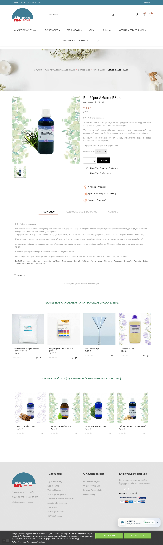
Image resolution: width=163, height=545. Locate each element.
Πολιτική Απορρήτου (56, 511)
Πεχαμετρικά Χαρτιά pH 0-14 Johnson (61, 350)
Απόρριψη (109, 535)
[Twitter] (125, 489)
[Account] (137, 15)
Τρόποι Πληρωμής (55, 490)
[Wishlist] (150, 14)
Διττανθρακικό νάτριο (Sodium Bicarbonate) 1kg (26, 350)
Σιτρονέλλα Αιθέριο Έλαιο (62, 426)
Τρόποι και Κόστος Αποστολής (60, 498)
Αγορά (104, 160)
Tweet (99, 102)
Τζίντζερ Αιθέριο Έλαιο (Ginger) (132, 426)
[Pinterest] (129, 489)
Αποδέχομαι (138, 535)
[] (40, 357)
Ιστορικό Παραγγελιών (92, 490)
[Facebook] (121, 489)
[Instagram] (132, 489)
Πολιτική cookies (19, 542)
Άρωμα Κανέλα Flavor (26, 426)
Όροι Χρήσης (53, 486)
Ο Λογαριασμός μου (92, 481)
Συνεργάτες (52, 507)
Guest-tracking (89, 494)
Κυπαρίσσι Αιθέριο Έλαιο (96, 426)
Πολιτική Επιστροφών (56, 494)
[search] (113, 14)
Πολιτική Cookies (54, 516)
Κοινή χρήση (95, 102)
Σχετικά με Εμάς (54, 481)
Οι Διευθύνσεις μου (91, 486)
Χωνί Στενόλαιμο (92, 349)
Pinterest (103, 102)
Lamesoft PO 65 (127, 349)
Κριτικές (113, 212)
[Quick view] (37, 357)
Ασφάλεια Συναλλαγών (57, 503)
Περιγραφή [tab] (48, 212)
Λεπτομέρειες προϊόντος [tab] (81, 212)
